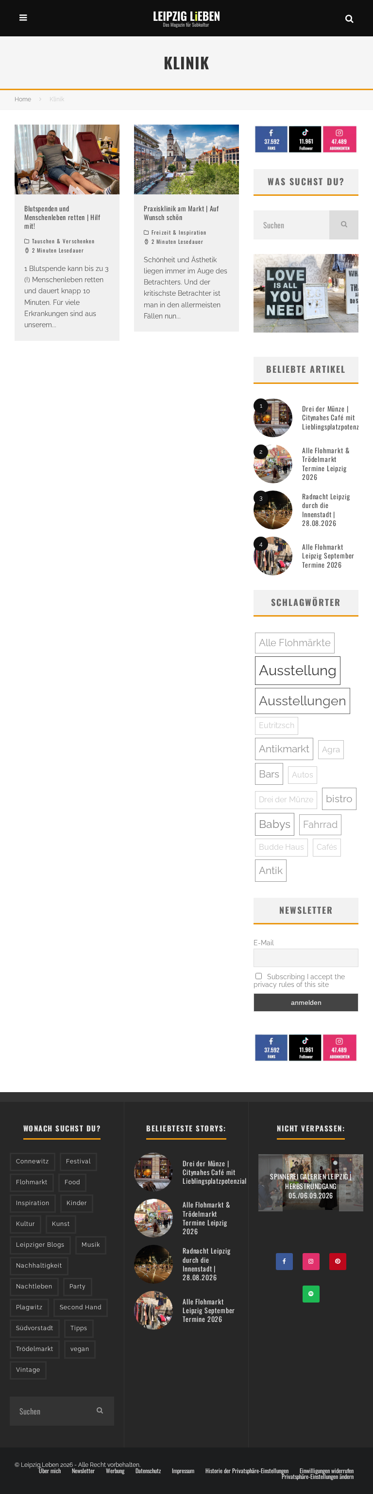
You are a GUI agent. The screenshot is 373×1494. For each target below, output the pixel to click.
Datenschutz (148, 1471)
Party (77, 1286)
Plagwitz (29, 1307)
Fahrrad (320, 824)
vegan (79, 1349)
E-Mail (264, 943)
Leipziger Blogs (40, 1244)
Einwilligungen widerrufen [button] (327, 1471)
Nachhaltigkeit (39, 1265)
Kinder (77, 1203)
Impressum (183, 1471)
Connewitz (32, 1161)
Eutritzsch (276, 725)
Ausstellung (298, 670)
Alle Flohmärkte (295, 643)
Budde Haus (281, 847)
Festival (78, 1161)
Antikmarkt (284, 749)
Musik (91, 1244)
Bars (269, 774)
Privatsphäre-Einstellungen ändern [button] (318, 1476)
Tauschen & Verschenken (63, 241)
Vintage (28, 1370)
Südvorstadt (34, 1328)
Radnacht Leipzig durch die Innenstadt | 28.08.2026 (326, 509)
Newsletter (83, 1471)
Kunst (61, 1224)
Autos (302, 774)
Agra (331, 749)
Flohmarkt (32, 1182)
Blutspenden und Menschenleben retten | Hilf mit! (62, 217)
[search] (343, 224)
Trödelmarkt (34, 1349)
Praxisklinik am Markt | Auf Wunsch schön (181, 212)
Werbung (115, 1471)
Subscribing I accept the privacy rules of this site (299, 980)
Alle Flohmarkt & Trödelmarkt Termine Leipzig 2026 (325, 463)
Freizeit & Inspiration (179, 232)
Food (72, 1182)
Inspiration (33, 1203)
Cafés (327, 847)
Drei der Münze (286, 799)
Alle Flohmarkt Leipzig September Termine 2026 (328, 555)
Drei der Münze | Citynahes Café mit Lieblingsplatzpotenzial (334, 417)
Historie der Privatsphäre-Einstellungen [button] (246, 1471)
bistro (339, 799)
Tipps (78, 1328)
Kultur (25, 1224)
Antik (271, 870)
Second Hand (81, 1307)
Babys (274, 824)
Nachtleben (34, 1286)
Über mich (50, 1471)
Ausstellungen (302, 700)
